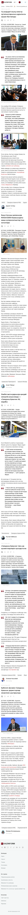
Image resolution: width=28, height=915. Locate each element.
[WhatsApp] (5, 20)
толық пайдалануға (7, 184)
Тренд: (3, 6)
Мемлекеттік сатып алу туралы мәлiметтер (13, 888)
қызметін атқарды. (14, 795)
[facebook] (11, 847)
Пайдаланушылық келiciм (7, 877)
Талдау (3, 862)
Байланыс (3, 900)
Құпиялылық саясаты (7, 880)
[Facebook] (11, 20)
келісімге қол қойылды (12, 166)
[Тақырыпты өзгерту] (20, 2)
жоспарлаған (13, 669)
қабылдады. (10, 743)
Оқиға (2, 856)
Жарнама (3, 903)
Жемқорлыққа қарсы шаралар (9, 886)
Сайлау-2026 (9, 6)
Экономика (5, 533)
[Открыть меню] (25, 2)
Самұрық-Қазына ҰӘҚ (14, 202)
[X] (14, 20)
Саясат (3, 859)
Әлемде (3, 868)
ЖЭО (3, 202)
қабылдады (11, 376)
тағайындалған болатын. (8, 783)
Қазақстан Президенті (9, 381)
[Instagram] (2, 20)
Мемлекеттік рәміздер (7, 883)
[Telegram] (8, 20)
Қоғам (20, 675)
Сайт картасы (5, 897)
